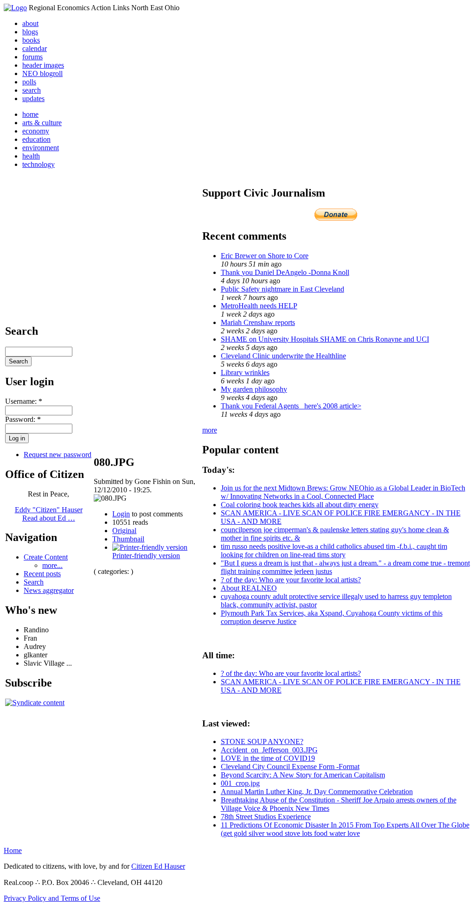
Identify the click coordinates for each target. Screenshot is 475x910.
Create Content (46, 557)
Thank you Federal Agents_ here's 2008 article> (291, 406)
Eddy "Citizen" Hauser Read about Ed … (49, 514)
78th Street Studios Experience (266, 817)
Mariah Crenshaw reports (258, 322)
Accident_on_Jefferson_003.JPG (269, 750)
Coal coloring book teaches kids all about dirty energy (300, 505)
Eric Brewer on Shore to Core (264, 256)
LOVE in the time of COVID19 (268, 758)
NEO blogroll (42, 73)
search (31, 90)
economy (35, 131)
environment (40, 148)
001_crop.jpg (240, 783)
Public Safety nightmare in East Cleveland (282, 289)
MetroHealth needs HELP (259, 306)
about (30, 23)
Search (34, 582)
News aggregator (49, 590)
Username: (23, 401)
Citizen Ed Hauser (158, 866)
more (209, 430)
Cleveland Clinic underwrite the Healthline (283, 356)
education (36, 139)
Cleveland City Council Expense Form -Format (290, 766)
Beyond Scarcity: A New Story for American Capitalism (303, 775)
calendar (34, 48)
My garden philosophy (254, 389)
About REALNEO (249, 588)
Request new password (57, 454)
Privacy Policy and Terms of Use (52, 898)
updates (33, 98)
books (31, 40)
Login (121, 514)
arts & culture (42, 123)
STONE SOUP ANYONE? (262, 741)
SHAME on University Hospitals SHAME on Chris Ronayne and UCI (325, 339)
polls (29, 82)
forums (32, 57)
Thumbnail (128, 539)
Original (124, 531)
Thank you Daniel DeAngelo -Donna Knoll (285, 272)
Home (13, 850)
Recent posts (42, 574)
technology (38, 164)
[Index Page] (15, 8)
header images (43, 65)
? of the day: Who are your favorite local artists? (291, 580)
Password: (23, 419)
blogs (30, 32)
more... (52, 565)
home (30, 114)
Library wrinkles (245, 372)
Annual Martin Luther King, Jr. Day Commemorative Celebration (317, 791)
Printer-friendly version (146, 556)
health (31, 156)
